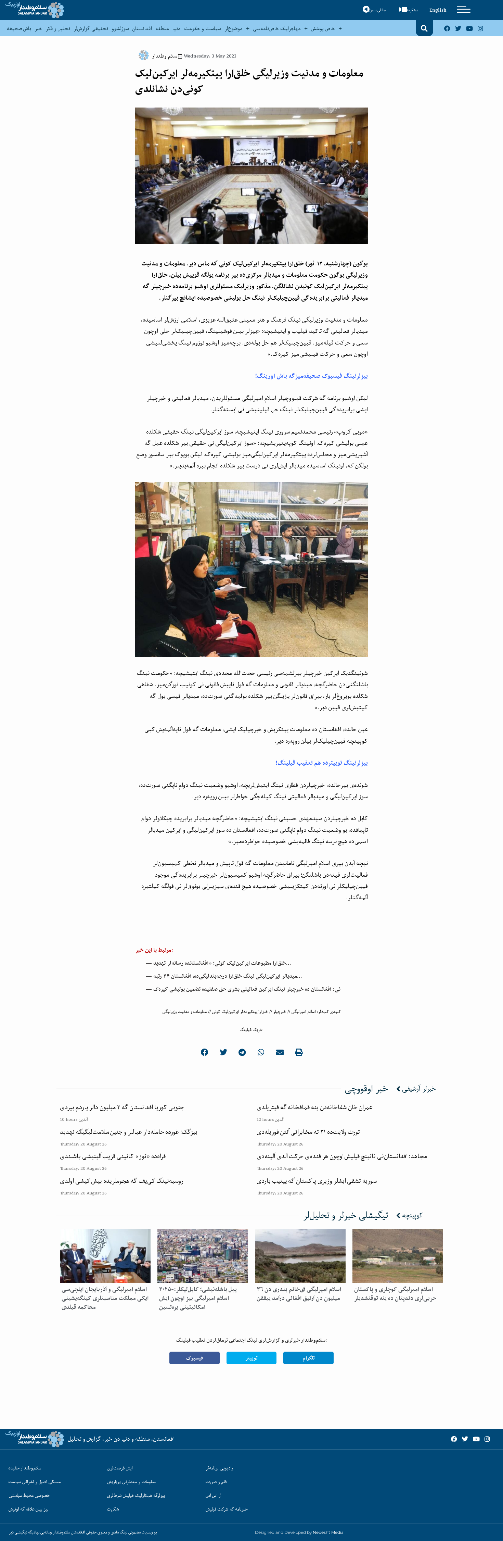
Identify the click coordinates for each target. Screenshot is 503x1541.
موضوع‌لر (233, 28)
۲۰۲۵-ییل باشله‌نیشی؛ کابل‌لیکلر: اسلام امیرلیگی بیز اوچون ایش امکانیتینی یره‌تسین (198, 1298)
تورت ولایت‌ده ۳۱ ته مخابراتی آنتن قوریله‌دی (308, 1131)
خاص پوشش (323, 28)
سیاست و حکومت (202, 28)
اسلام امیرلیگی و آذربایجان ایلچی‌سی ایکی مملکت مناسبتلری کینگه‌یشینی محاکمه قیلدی (105, 1298)
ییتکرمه (411, 10)
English (438, 10)
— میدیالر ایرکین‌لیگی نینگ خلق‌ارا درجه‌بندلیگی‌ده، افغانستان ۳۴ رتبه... (223, 976)
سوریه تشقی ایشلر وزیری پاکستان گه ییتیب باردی (317, 1180)
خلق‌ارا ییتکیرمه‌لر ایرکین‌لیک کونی (240, 1011)
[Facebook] (447, 28)
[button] (424, 28)
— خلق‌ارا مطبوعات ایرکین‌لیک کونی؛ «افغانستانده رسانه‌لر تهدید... (218, 963)
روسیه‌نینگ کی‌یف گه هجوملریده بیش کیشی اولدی (121, 1180)
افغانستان (142, 28)
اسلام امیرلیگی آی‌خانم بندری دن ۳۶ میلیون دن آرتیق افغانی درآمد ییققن (299, 1294)
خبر (38, 28)
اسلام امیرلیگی (303, 1011)
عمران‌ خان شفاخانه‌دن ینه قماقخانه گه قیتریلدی (315, 1107)
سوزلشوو (120, 28)
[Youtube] (469, 28)
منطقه (162, 28)
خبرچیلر (279, 1011)
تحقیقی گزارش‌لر (91, 28)
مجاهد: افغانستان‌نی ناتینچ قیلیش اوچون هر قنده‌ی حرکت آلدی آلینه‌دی (342, 1156)
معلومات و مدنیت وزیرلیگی (184, 1011)
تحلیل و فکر (58, 28)
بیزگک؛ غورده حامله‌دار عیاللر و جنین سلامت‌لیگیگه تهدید (128, 1131)
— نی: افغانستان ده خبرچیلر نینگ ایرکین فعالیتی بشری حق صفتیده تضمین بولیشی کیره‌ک (242, 989)
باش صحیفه (19, 28)
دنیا (176, 28)
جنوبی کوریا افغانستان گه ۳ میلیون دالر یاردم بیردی (122, 1107)
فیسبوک (194, 1358)
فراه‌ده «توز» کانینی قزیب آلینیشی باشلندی (113, 1156)
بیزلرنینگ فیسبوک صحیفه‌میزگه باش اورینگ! (311, 375)
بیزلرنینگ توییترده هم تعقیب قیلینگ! (321, 762)
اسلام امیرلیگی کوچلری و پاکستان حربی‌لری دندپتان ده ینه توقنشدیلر (395, 1294)
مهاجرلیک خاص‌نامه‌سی (277, 28)
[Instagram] (480, 28)
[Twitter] (458, 28)
